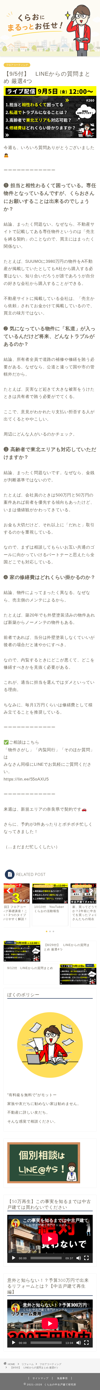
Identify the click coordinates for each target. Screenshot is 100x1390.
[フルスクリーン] (86, 1258)
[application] (50, 1239)
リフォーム (28, 1364)
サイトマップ (41, 1378)
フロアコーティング (17, 65)
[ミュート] (78, 1258)
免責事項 (62, 1378)
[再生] (13, 1258)
